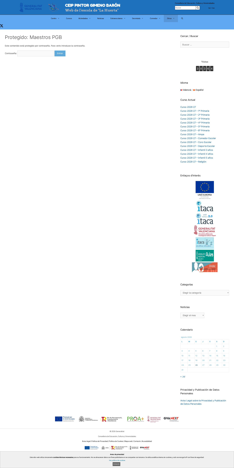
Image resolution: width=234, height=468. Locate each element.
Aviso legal (86, 441)
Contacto (137, 441)
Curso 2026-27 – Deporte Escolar (197, 146)
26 (196, 365)
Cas (213, 8)
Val (209, 8)
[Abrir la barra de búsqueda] (182, 18)
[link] (1, 25)
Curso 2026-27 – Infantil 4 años (196, 154)
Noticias (100, 18)
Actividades (83, 18)
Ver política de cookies (117, 460)
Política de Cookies (116, 441)
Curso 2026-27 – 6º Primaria (195, 130)
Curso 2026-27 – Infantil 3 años (196, 150)
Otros (169, 18)
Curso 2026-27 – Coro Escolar (195, 142)
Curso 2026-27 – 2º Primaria (195, 115)
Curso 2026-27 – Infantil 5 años (196, 157)
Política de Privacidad (100, 441)
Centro (53, 18)
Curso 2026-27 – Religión (193, 161)
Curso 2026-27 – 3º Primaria (195, 118)
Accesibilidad (147, 441)
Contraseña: (11, 53)
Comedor (153, 18)
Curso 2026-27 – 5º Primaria (195, 126)
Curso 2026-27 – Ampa (192, 134)
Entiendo (116, 464)
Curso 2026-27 (188, 107)
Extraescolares (116, 18)
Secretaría (136, 18)
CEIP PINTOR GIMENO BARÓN (92, 5)
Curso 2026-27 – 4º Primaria (195, 122)
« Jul (182, 376)
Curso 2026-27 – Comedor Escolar (198, 138)
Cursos (69, 18)
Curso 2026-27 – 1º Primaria (194, 111)
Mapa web (128, 441)
